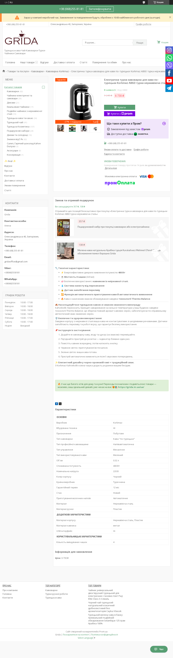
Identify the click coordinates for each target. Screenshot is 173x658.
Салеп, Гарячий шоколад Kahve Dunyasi (24, 145)
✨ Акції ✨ (10, 160)
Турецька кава (53, 597)
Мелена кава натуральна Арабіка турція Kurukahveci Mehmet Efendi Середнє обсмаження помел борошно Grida (120, 252)
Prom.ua (103, 631)
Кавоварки (37, 71)
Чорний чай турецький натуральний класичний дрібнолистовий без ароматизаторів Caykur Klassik (104, 607)
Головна (10, 62)
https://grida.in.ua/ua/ (131, 387)
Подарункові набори (18, 130)
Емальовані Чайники (18, 106)
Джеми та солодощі (17, 134)
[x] (60, 404)
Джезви (11, 102)
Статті (83, 62)
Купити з (116, 113)
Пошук (139, 42)
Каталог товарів (13, 87)
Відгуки (44, 62)
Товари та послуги (18, 71)
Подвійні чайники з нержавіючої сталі (24, 112)
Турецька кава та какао (20, 118)
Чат (161, 649)
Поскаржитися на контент (76, 634)
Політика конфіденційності (104, 634)
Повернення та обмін (104, 62)
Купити (122, 107)
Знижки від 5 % (15, 139)
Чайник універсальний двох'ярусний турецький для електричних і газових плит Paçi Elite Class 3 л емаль (105, 594)
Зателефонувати (100, 9)
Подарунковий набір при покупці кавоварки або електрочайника (113, 226)
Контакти (9, 175)
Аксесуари (12, 150)
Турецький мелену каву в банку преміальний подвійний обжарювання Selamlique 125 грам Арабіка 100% (106, 619)
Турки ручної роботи (56, 593)
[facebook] (56, 404)
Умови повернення (14, 185)
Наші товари (27, 62)
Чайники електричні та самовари (19, 97)
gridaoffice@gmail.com (16, 261)
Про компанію (10, 590)
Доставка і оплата (64, 62)
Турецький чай (15, 122)
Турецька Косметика (18, 126)
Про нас (126, 62)
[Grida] (21, 38)
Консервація (13, 154)
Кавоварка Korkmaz (57, 71)
